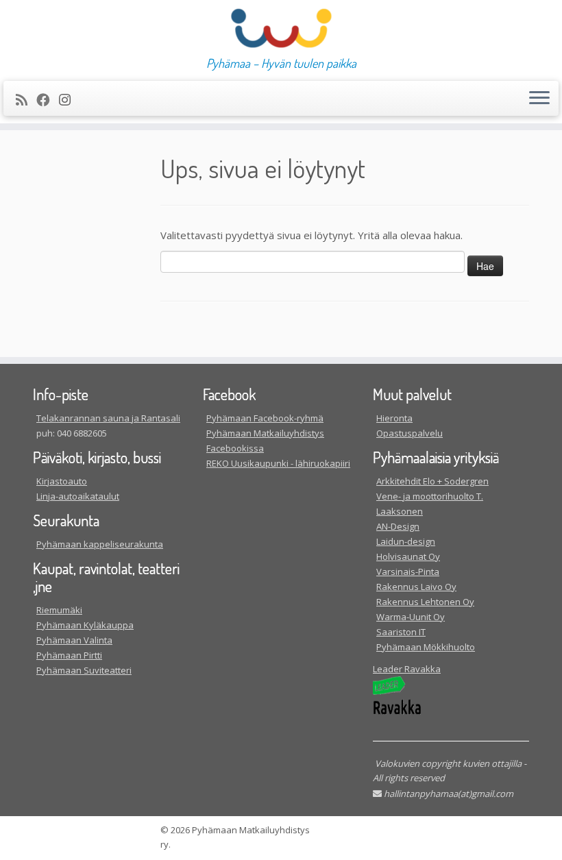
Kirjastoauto (61, 481)
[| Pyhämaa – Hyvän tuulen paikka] (281, 28)
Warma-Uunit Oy (410, 617)
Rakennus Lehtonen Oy (425, 601)
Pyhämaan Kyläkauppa (85, 625)
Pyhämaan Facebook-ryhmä (264, 418)
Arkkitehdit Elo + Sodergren (432, 481)
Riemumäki (59, 610)
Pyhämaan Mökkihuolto (425, 647)
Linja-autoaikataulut (77, 496)
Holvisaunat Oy (408, 556)
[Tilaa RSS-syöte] (26, 99)
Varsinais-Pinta (407, 571)
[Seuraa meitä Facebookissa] (47, 99)
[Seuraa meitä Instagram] (69, 99)
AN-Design (397, 526)
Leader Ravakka (407, 669)
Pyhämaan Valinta (74, 640)
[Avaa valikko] (539, 98)
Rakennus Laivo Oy (416, 586)
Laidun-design (405, 541)
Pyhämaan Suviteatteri (84, 670)
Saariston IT (401, 632)
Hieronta (394, 418)
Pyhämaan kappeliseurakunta (99, 544)
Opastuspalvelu (409, 433)
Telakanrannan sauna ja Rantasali (108, 418)
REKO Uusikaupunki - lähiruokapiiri (278, 463)
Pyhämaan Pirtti (69, 655)
